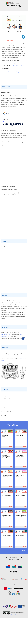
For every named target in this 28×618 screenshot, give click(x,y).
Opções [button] (4, 407)
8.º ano (18, 65)
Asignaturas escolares (6, 334)
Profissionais (19, 73)
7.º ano (14, 65)
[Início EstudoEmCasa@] (13, 3)
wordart (2, 360)
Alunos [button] (4, 415)
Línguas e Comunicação (10, 63)
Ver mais (23, 550)
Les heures (17, 397)
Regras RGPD (8, 557)
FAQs (13, 557)
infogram (22, 358)
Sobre (4, 557)
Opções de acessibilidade (20, 557)
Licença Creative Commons (15, 614)
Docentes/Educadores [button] (8, 412)
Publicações (16, 559)
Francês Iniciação (12, 73)
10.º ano (22, 65)
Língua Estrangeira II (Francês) (13, 71)
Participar (11, 559)
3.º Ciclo (4, 71)
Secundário (4, 73)
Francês (3, 75)
